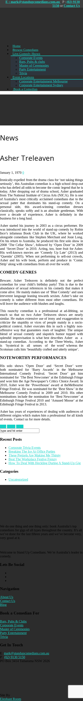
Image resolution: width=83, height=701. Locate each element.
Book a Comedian (25, 89)
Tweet (11, 426)
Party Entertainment (13, 633)
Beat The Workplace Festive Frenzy (33, 459)
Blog (3, 605)
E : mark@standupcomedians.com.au (33, 2)
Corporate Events (31, 58)
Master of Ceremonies (15, 629)
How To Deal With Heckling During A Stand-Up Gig (45, 463)
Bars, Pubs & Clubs (13, 621)
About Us (6, 597)
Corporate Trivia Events (25, 447)
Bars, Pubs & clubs (32, 61)
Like (3, 426)
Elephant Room (10, 699)
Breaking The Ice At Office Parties (32, 451)
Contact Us (72, 5)
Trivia (4, 637)
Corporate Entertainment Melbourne (43, 81)
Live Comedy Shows (26, 53)
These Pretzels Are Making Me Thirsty (35, 455)
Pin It (19, 426)
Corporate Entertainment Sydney (41, 85)
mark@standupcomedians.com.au (26, 653)
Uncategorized (18, 479)
